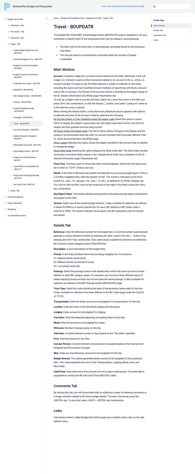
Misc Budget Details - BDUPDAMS (27, 96)
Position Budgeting (15, 197)
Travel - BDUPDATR (21, 124)
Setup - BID (15, 191)
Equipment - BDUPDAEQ (23, 90)
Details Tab (158, 30)
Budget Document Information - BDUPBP (25, 75)
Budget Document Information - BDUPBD (25, 66)
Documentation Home (17, 215)
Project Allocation (15, 203)
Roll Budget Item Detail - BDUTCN (27, 145)
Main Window (159, 26)
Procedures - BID (17, 32)
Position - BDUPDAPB (22, 102)
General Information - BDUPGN (26, 130)
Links (156, 40)
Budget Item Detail (15, 19)
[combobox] (171, 6)
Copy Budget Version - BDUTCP (26, 151)
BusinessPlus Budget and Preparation (32, 6)
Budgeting (12, 209)
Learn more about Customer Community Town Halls (123, 6)
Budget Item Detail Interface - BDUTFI (25, 158)
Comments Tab (160, 35)
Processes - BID (17, 38)
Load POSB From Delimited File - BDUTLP (26, 167)
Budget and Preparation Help (72, 18)
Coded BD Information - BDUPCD (26, 83)
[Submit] (154, 6)
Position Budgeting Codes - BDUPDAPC (23, 109)
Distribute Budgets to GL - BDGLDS (27, 59)
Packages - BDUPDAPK (23, 117)
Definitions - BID (17, 25)
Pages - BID (15, 44)
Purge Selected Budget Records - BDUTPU (26, 176)
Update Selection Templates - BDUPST (24, 137)
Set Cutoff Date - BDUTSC (24, 184)
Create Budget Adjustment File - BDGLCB (25, 51)
